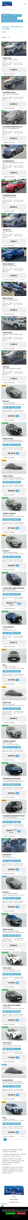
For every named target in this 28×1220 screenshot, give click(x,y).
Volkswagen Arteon (17, 21)
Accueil (14, 1196)
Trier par (4, 32)
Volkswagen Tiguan (16, 15)
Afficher (4, 37)
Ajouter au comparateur (9, 73)
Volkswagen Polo (6, 21)
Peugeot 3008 (5, 15)
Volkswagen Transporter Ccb (9, 18)
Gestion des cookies (14, 1202)
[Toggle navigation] (25, 3)
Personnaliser (16, 1216)
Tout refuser (21, 1213)
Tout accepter (11, 1213)
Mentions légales (14, 1199)
